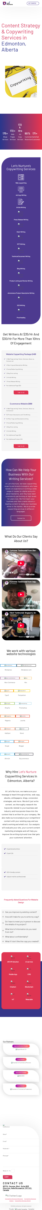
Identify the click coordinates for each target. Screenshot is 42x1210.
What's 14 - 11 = (7, 1171)
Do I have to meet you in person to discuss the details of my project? (22, 922)
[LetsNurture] (8, 3)
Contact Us (21, 518)
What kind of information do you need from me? (20, 930)
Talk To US (21, 392)
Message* (5, 1155)
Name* (5, 1134)
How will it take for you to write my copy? (22, 917)
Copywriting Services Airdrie (23, 1201)
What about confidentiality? (16, 936)
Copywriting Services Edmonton (14, 1199)
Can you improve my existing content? (21, 912)
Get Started (32, 3)
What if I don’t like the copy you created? (22, 941)
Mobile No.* (6, 1148)
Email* (5, 1141)
